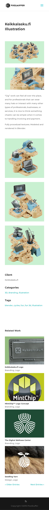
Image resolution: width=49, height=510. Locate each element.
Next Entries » (37, 484)
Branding (13, 292)
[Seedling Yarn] (24, 460)
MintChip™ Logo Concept (17, 403)
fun (22, 305)
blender (9, 305)
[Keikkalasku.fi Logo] (24, 350)
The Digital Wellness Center (18, 440)
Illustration (24, 292)
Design (8, 480)
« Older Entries (12, 484)
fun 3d (28, 305)
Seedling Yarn (11, 476)
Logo (17, 370)
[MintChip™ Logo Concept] (24, 387)
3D (6, 292)
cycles (17, 305)
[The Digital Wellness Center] (24, 423)
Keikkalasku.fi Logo (14, 367)
